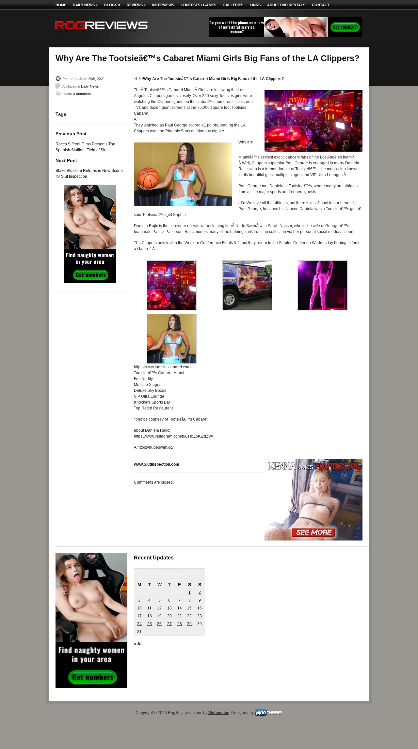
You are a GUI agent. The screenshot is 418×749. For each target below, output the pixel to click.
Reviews (136, 5)
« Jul (138, 643)
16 (199, 608)
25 (149, 624)
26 (159, 624)
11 (149, 608)
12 (159, 608)
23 (199, 616)
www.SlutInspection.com (156, 464)
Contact (321, 5)
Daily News (85, 5)
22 (189, 616)
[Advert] (285, 35)
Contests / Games (198, 5)
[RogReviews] (101, 34)
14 (179, 608)
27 (169, 624)
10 (139, 608)
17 (139, 616)
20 (169, 616)
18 (149, 616)
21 (179, 616)
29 (189, 624)
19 (159, 616)
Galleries (233, 5)
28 (179, 624)
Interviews (163, 5)
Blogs (112, 5)
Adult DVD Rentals (286, 5)
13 (169, 608)
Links (255, 5)
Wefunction (218, 712)
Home (61, 5)
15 (189, 608)
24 (139, 624)
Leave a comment (76, 94)
